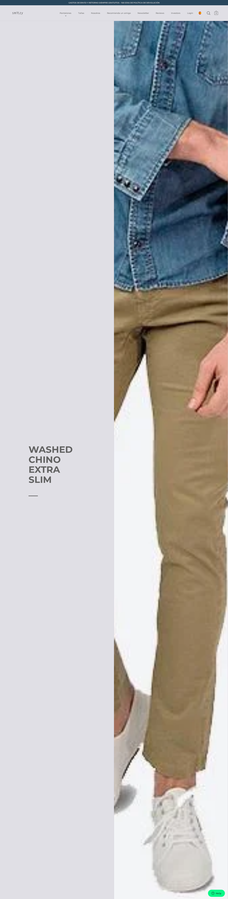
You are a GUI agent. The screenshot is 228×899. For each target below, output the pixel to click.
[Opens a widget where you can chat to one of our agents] (216, 893)
